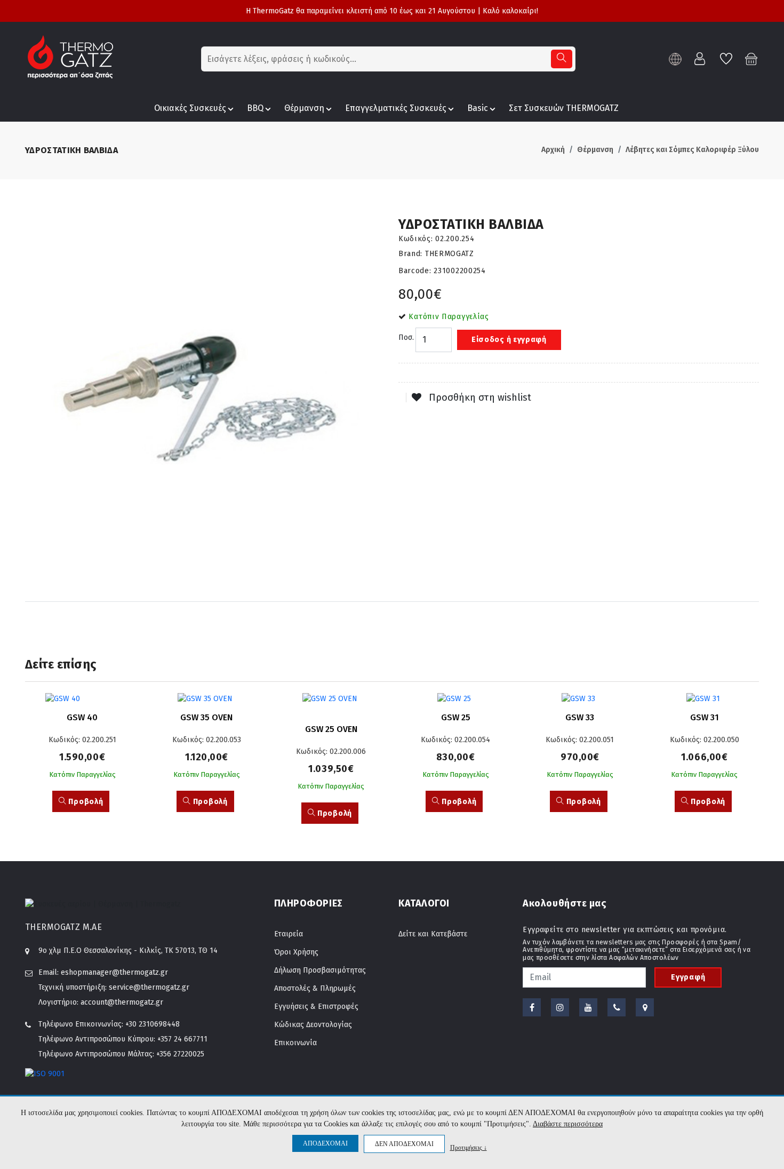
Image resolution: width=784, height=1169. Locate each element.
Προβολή (85, 801)
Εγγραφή (688, 977)
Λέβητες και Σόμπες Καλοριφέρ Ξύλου (692, 149)
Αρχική (553, 149)
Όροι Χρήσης (296, 952)
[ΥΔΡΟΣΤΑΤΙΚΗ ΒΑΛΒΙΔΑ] (205, 397)
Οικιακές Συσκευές (190, 108)
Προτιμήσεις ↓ (468, 1147)
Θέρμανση (304, 108)
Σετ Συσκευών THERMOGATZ (564, 108)
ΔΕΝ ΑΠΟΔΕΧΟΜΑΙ (404, 1144)
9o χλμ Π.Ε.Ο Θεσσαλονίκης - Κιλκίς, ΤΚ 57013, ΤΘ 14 (128, 950)
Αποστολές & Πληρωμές (315, 988)
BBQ (255, 108)
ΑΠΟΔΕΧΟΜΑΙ (325, 1143)
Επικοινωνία (295, 1042)
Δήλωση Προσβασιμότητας (320, 970)
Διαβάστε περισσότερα (568, 1124)
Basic (477, 108)
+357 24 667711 (182, 1039)
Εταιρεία (288, 934)
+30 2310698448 (152, 1024)
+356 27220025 (180, 1054)
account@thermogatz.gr (122, 1002)
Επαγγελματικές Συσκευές (395, 108)
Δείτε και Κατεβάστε (432, 934)
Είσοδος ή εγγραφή (509, 339)
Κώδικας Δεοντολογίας (313, 1024)
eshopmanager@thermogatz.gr (114, 972)
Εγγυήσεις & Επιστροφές (316, 1006)
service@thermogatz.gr (149, 987)
